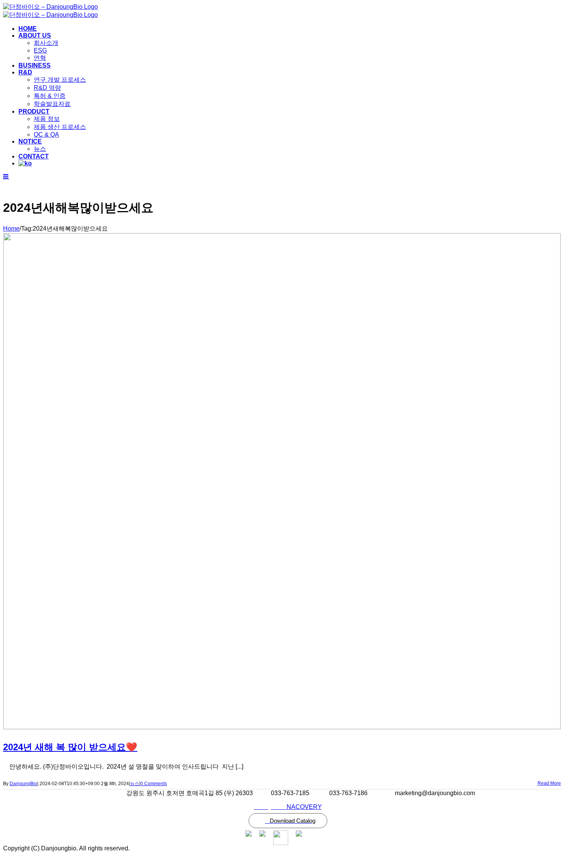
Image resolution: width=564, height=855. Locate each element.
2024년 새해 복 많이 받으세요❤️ (70, 747)
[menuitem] (289, 28)
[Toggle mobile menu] (6, 176)
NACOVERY (288, 807)
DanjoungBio (23, 783)
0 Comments (153, 783)
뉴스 (134, 783)
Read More (549, 783)
